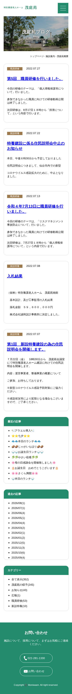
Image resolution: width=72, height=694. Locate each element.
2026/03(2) (18, 527)
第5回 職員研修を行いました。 (35, 78)
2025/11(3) (18, 547)
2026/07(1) (18, 508)
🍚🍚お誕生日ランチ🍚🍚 (27, 451)
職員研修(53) (19, 600)
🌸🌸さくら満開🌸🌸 (25, 473)
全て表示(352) (20, 579)
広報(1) (16, 595)
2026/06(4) (18, 512)
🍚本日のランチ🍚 (23, 478)
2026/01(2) (18, 537)
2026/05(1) (18, 517)
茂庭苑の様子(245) (23, 584)
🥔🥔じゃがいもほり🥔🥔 (27, 446)
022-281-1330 (36, 658)
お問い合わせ (36, 671)
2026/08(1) (18, 503)
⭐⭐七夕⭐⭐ (21, 435)
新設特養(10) (19, 606)
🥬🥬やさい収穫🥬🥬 (25, 457)
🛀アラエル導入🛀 (23, 430)
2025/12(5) (18, 542)
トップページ (37, 56)
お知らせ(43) (19, 590)
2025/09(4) (18, 557)
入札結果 (14, 276)
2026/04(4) (18, 522)
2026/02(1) (18, 532)
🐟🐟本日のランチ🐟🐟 (26, 441)
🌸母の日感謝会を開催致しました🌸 (34, 462)
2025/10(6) (18, 552)
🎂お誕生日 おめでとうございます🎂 (35, 467)
